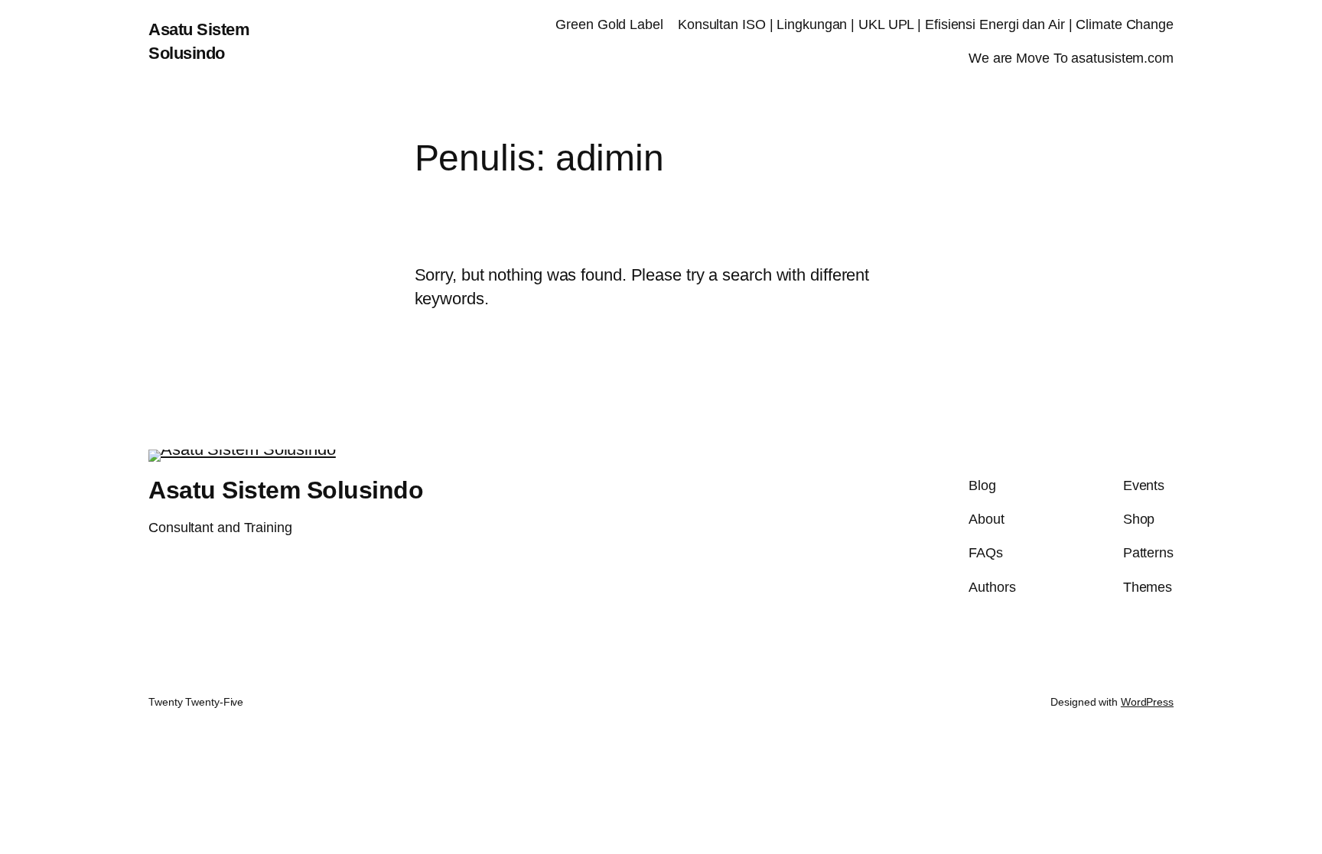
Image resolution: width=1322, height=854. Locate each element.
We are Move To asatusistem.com (1071, 58)
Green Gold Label (609, 24)
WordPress (1147, 702)
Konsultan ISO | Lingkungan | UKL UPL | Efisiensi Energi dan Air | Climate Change (926, 24)
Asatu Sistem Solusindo (285, 490)
